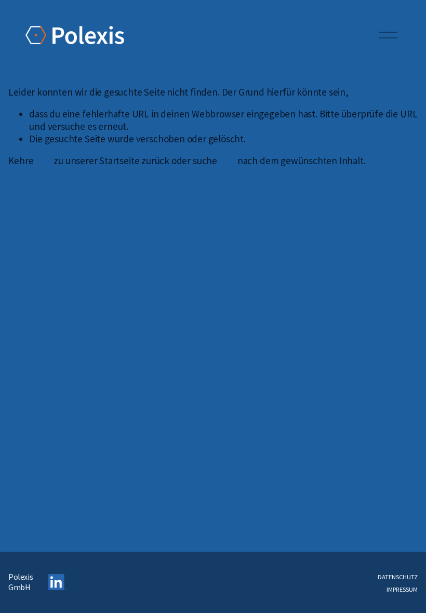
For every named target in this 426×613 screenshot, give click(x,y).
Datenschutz (398, 577)
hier (43, 160)
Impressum (402, 589)
